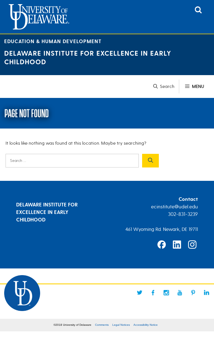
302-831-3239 (183, 214)
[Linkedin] (206, 293)
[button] (166, 86)
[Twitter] (139, 293)
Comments (102, 324)
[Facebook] (153, 293)
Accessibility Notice (145, 324)
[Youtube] (180, 293)
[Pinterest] (193, 293)
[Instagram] (166, 293)
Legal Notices (121, 324)
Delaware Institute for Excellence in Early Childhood (87, 57)
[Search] (150, 160)
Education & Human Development (52, 41)
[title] (198, 12)
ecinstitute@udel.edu (174, 207)
